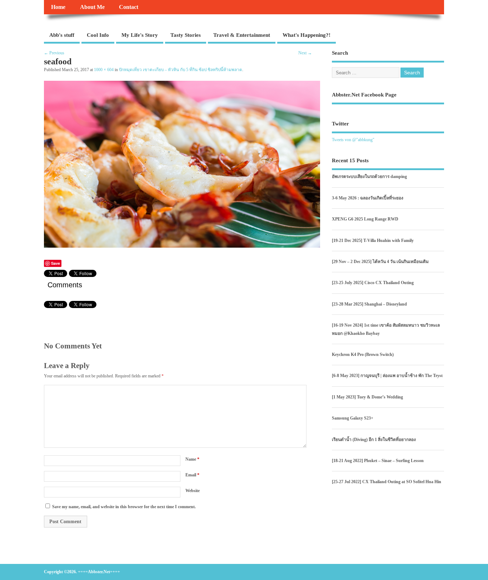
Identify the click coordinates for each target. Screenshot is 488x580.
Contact (128, 7)
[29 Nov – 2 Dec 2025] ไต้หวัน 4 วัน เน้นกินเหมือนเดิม (380, 261)
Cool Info (98, 35)
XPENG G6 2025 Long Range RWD (365, 219)
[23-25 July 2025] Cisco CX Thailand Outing (373, 282)
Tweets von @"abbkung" (353, 139)
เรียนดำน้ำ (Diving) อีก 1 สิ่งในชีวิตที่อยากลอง (374, 439)
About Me (92, 7)
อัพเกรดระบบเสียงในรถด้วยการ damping (369, 176)
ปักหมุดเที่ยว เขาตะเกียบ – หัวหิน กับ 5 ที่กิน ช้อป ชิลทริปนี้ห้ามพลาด (180, 70)
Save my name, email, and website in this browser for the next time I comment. (124, 506)
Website (192, 490)
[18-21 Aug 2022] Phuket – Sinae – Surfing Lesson (378, 460)
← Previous (54, 52)
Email (192, 474)
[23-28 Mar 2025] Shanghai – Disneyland (369, 304)
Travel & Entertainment (241, 35)
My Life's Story (139, 35)
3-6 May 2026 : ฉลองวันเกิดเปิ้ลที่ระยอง (367, 197)
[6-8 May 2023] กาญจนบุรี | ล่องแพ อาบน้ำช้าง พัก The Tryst (387, 375)
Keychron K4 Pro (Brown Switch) (363, 354)
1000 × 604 (104, 70)
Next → (305, 52)
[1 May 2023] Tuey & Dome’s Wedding (367, 397)
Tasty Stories (185, 35)
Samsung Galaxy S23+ (352, 418)
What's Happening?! (306, 35)
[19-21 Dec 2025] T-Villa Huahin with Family (373, 240)
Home (58, 7)
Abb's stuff (61, 35)
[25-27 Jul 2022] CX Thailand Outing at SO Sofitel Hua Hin (386, 481)
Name (192, 459)
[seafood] (182, 246)
